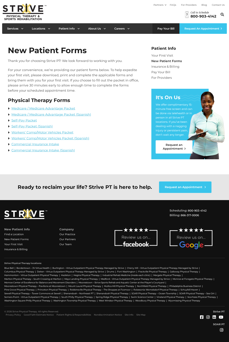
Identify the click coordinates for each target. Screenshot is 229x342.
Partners (159, 4)
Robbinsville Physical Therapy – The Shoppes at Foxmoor (100, 289)
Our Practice (67, 234)
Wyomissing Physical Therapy (184, 300)
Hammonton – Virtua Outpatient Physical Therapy (31, 275)
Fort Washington (126, 271)
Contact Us (218, 4)
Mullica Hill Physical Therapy (119, 286)
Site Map (140, 314)
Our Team (65, 244)
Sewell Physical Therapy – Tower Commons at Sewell (32, 293)
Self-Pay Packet (24, 120)
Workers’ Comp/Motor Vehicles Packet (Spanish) (50, 138)
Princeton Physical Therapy (52, 289)
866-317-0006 (190, 215)
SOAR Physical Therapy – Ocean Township (153, 293)
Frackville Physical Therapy (152, 271)
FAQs (173, 4)
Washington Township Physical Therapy (74, 300)
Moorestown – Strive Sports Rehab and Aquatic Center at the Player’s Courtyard (121, 282)
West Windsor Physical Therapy (115, 300)
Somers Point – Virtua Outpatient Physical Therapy (31, 297)
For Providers (189, 4)
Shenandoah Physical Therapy (112, 293)
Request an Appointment (173, 146)
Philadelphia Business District (185, 286)
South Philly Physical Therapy (77, 297)
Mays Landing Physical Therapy (81, 279)
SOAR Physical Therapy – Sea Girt (197, 293)
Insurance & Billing (165, 66)
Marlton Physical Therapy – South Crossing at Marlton (33, 279)
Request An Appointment (201, 28)
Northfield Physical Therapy (152, 286)
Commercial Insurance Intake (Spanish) (43, 150)
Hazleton (66, 275)
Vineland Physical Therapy (170, 297)
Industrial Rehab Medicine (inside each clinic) (126, 275)
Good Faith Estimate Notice (39, 314)
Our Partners (67, 239)
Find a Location (14, 234)
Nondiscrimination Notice (108, 314)
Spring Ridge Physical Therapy (112, 297)
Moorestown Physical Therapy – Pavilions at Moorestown (34, 286)
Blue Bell (9, 268)
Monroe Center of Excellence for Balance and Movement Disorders (40, 282)
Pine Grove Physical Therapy (19, 289)
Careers (119, 28)
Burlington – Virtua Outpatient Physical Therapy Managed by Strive (88, 268)
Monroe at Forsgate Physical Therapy (193, 279)
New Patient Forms (166, 61)
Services (12, 28)
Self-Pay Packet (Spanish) (32, 126)
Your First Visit (162, 55)
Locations (38, 28)
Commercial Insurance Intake (35, 144)
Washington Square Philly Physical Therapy (27, 300)
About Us (94, 28)
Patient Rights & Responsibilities (74, 314)
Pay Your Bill (165, 28)
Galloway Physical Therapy (184, 271)
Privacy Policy (13, 314)
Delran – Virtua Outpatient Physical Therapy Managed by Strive (70, 271)
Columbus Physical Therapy (19, 271)
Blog (204, 4)
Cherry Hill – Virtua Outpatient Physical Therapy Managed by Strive (162, 268)
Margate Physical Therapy (167, 275)
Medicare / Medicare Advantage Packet (43, 108)
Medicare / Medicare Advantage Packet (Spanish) (51, 115)
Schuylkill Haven (189, 289)
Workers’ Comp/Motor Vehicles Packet (42, 132)
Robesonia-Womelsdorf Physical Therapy (155, 289)
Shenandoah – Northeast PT (79, 293)
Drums (110, 271)
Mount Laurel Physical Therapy (84, 286)
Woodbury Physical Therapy (150, 300)
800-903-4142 (197, 210)
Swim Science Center (142, 297)
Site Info (129, 314)
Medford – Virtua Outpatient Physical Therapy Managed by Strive (135, 279)
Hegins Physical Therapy (87, 275)
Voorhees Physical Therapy (201, 297)
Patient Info (67, 28)
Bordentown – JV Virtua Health (33, 268)
